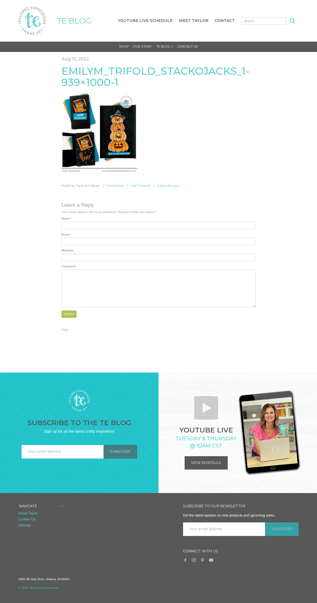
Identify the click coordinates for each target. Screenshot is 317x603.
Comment (68, 266)
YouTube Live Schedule (145, 20)
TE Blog (163, 47)
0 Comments (115, 185)
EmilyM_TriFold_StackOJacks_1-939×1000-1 (155, 77)
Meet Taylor (193, 20)
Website (67, 250)
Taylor (80, 185)
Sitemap (24, 525)
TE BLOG (74, 20)
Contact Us (187, 47)
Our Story (142, 47)
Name (65, 218)
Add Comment (141, 185)
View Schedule (206, 463)
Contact (225, 20)
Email (65, 234)
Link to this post (168, 185)
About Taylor (28, 513)
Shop (124, 47)
